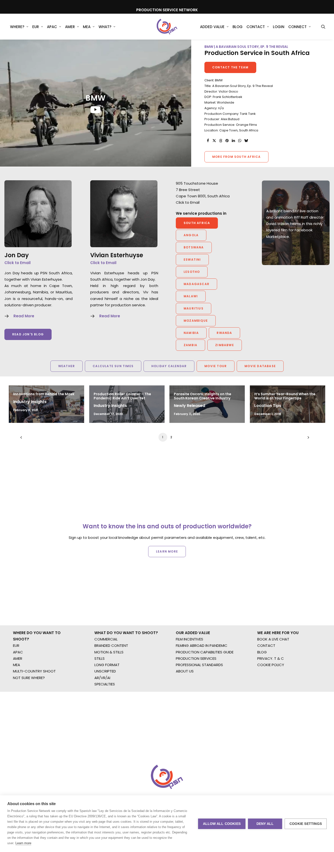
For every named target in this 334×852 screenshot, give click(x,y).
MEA (86, 26)
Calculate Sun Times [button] (113, 366)
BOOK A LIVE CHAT (273, 639)
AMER (70, 26)
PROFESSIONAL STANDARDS (199, 664)
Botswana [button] (194, 247)
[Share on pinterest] (227, 141)
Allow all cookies (222, 824)
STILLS (99, 658)
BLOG (262, 652)
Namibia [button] (191, 333)
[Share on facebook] (208, 141)
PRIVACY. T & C (270, 658)
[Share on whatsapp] (240, 141)
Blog (238, 26)
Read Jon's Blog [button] (28, 334)
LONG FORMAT (107, 664)
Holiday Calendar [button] (169, 366)
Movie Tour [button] (215, 366)
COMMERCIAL (106, 639)
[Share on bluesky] (246, 141)
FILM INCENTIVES (189, 639)
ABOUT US (185, 671)
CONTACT (266, 645)
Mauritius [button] (193, 308)
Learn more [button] (167, 551)
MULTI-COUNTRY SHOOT (34, 671)
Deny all (265, 824)
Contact (255, 26)
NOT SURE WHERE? (29, 677)
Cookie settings (305, 824)
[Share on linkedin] (233, 141)
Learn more (23, 843)
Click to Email (17, 262)
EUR (35, 26)
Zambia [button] (190, 345)
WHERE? (17, 26)
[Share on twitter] (214, 141)
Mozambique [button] (196, 321)
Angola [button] (191, 235)
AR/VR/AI (102, 677)
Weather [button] (66, 366)
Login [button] (278, 26)
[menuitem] (19, 27)
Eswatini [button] (192, 259)
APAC (52, 26)
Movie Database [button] (260, 366)
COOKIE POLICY (270, 664)
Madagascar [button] (196, 284)
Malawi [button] (191, 296)
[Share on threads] (220, 141)
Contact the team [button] (230, 67)
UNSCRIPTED (105, 671)
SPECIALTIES (104, 684)
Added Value (212, 26)
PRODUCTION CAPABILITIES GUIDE (205, 652)
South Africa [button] (197, 223)
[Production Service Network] (167, 26)
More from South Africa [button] (236, 157)
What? (105, 26)
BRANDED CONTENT (111, 645)
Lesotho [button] (192, 272)
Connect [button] (297, 26)
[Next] (307, 439)
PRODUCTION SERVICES (196, 658)
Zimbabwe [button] (224, 345)
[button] (323, 27)
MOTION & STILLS (108, 652)
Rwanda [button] (224, 333)
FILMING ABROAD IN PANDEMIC (201, 645)
